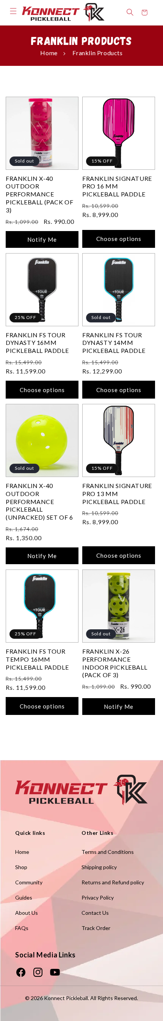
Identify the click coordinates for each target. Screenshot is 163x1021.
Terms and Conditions (108, 852)
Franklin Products (97, 52)
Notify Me (42, 239)
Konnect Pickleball (66, 998)
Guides (23, 897)
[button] (13, 11)
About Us (26, 912)
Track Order (96, 928)
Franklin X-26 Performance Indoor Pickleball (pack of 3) (114, 663)
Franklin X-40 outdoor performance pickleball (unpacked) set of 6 (39, 501)
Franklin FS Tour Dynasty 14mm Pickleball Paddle (113, 342)
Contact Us (95, 912)
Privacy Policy (98, 897)
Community (28, 882)
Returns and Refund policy (113, 882)
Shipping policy (99, 867)
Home (48, 52)
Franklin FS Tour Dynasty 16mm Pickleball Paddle (37, 342)
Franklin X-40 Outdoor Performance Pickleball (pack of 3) (39, 194)
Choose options (118, 238)
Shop (21, 867)
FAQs (21, 928)
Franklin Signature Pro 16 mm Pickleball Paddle (117, 186)
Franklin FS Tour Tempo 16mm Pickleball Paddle (37, 659)
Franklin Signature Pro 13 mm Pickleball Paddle (117, 493)
